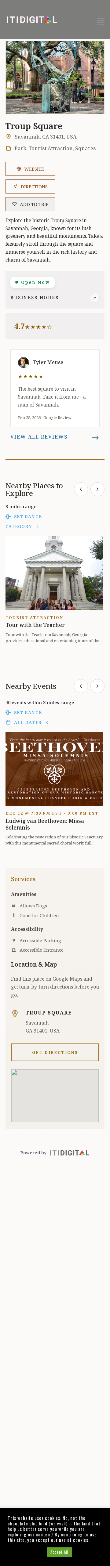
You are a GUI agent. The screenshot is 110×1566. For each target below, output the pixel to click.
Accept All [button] (59, 1552)
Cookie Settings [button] (25, 1552)
